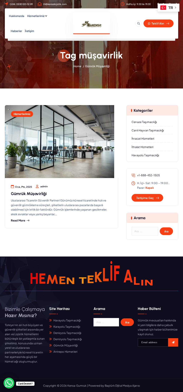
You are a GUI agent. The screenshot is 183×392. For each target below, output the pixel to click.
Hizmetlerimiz (35, 16)
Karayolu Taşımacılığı (66, 326)
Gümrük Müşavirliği (97, 66)
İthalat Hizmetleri (142, 147)
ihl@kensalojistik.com (55, 4)
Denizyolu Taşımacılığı (67, 332)
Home (77, 66)
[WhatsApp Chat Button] (9, 383)
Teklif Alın (157, 23)
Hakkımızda (16, 16)
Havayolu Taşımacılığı (145, 155)
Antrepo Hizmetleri (65, 351)
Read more (18, 220)
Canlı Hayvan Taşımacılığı (148, 130)
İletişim (29, 31)
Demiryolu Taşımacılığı (67, 339)
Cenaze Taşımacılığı (144, 122)
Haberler (16, 31)
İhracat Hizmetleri (143, 138)
